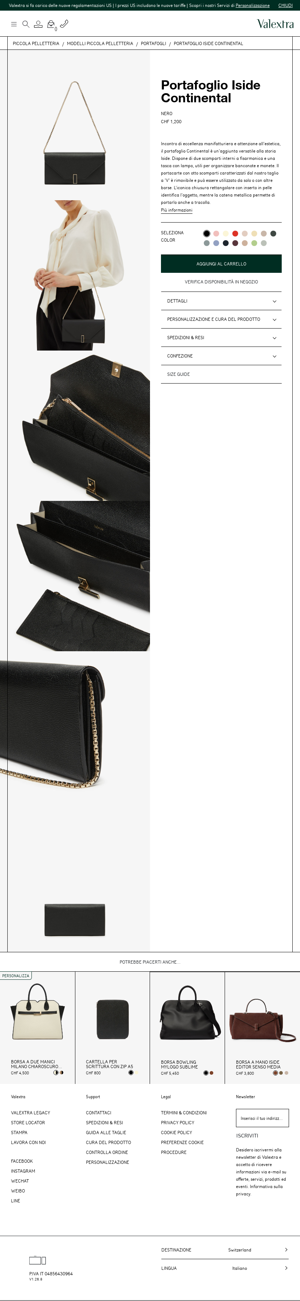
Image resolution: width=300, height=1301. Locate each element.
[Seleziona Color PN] (216, 234)
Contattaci (98, 1112)
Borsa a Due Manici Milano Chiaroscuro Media (34, 1064)
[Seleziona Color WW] (226, 234)
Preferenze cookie (182, 1142)
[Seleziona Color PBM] (245, 234)
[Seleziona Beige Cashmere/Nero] (61, 1072)
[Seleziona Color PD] (264, 234)
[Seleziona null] (281, 1073)
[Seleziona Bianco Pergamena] (136, 1072)
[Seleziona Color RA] (235, 243)
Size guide (178, 374)
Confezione (180, 355)
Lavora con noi (28, 1142)
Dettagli (177, 300)
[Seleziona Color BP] (207, 243)
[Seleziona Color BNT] (226, 243)
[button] (38, 24)
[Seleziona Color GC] (264, 243)
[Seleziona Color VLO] (254, 243)
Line (15, 1200)
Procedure (174, 1152)
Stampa (19, 1132)
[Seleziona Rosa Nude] (286, 1073)
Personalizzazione (238, 5)
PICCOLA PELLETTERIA (36, 43)
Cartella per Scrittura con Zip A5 (109, 1064)
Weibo (18, 1190)
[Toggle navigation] (13, 23)
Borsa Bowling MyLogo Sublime (179, 1064)
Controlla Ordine (107, 1152)
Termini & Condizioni (184, 1112)
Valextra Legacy (30, 1112)
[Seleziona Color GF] (273, 234)
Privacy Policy (177, 1122)
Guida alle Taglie (106, 1132)
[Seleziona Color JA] (254, 234)
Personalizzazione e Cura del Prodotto (213, 319)
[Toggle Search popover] (26, 25)
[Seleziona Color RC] (235, 234)
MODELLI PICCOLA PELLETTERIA (100, 43)
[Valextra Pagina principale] (275, 24)
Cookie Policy (176, 1132)
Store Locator (28, 1122)
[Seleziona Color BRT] (216, 243)
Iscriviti (247, 1136)
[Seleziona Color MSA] (245, 243)
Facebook (22, 1161)
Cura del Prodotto (108, 1142)
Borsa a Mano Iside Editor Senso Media (258, 1064)
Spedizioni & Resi (185, 337)
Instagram (23, 1171)
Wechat (20, 1180)
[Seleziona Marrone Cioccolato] (211, 1073)
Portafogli (153, 43)
